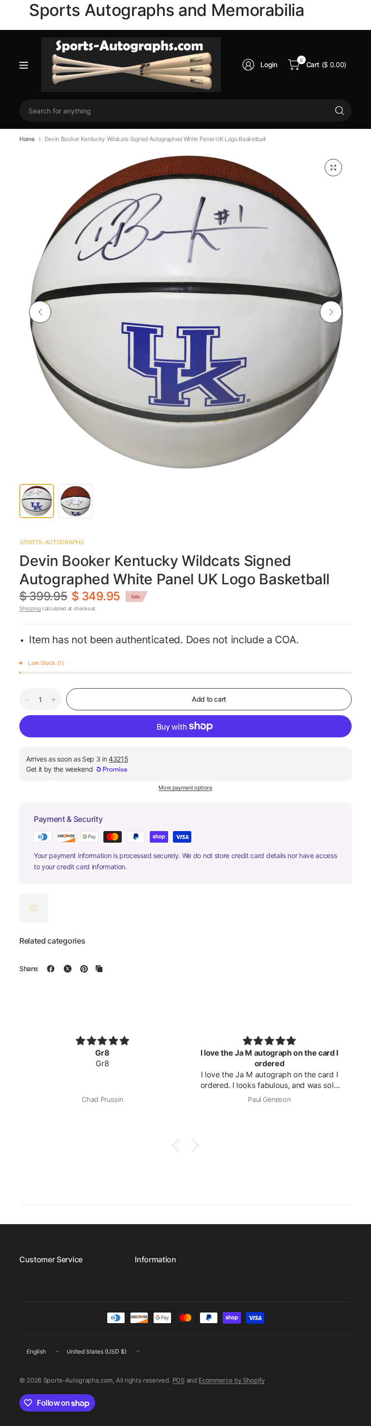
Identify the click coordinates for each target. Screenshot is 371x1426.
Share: (29, 968)
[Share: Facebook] (50, 968)
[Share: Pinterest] (84, 968)
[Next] (331, 312)
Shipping (30, 608)
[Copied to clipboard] (99, 968)
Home (27, 139)
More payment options (185, 787)
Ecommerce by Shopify (232, 1380)
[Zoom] (333, 167)
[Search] (340, 110)
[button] (178, 1145)
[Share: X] (67, 968)
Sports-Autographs (51, 542)
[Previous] (40, 312)
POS (178, 1380)
